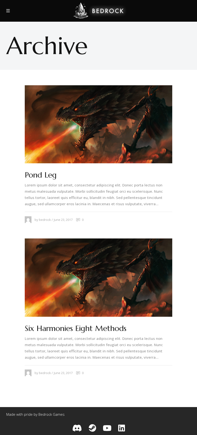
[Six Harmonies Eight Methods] (98, 277)
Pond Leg (41, 175)
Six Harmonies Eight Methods (75, 328)
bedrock (45, 220)
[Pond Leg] (98, 124)
